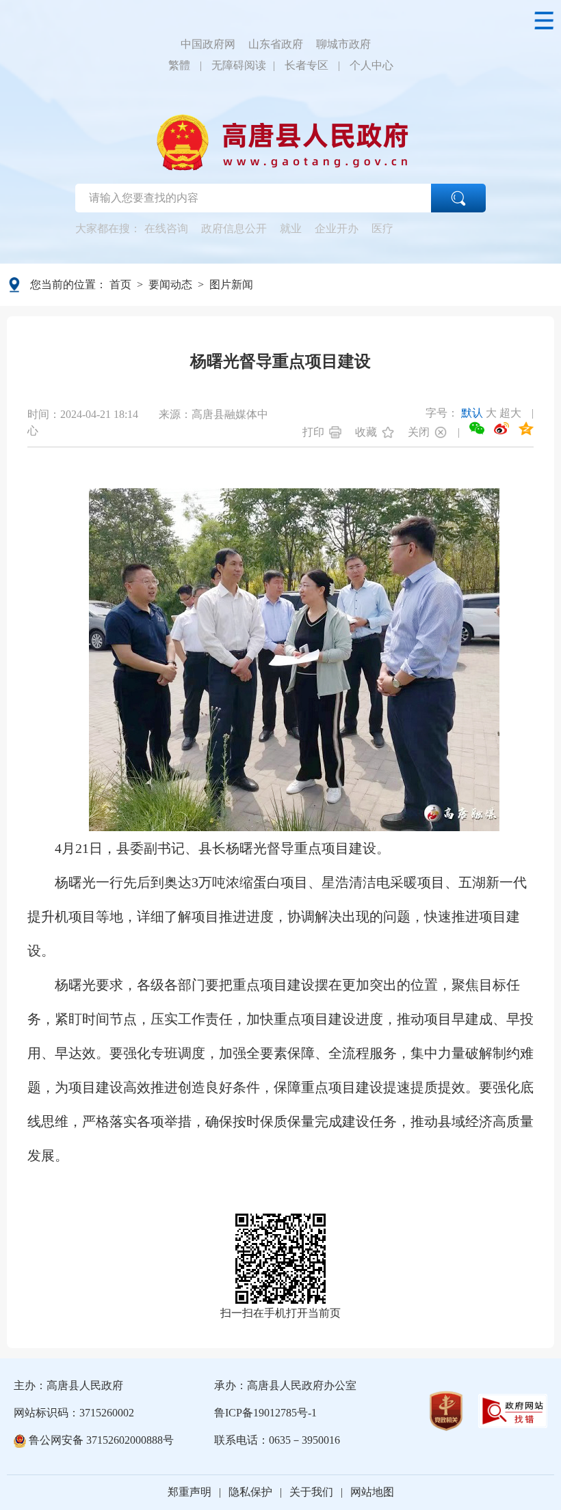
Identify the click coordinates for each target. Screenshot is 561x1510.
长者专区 (306, 65)
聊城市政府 (343, 44)
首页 (120, 284)
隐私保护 (250, 1492)
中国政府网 (208, 44)
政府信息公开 (234, 228)
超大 (510, 413)
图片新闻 (231, 284)
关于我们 (311, 1492)
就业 (291, 228)
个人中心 (371, 65)
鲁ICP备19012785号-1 (265, 1412)
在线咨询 (166, 228)
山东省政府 (275, 44)
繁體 (179, 65)
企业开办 (336, 228)
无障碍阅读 (238, 65)
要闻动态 (170, 284)
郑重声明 (189, 1492)
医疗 (382, 228)
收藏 (366, 432)
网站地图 (372, 1492)
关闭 (419, 432)
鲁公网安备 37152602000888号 (100, 1440)
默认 (472, 413)
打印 (313, 432)
